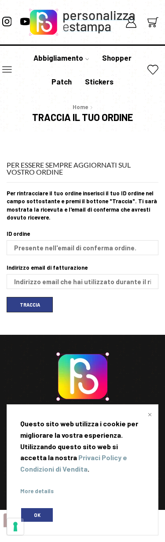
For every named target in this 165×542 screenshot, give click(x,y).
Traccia (30, 305)
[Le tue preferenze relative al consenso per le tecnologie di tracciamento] (15, 526)
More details (37, 490)
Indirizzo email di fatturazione (47, 267)
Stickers (99, 81)
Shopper (117, 57)
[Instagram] (7, 22)
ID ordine (18, 233)
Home (80, 106)
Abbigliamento (58, 57)
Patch (61, 81)
